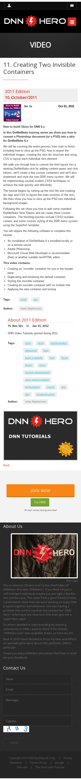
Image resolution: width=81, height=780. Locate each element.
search (51, 387)
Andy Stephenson (31, 308)
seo (63, 387)
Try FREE (40, 502)
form (52, 357)
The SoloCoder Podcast (49, 767)
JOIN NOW (40, 490)
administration (59, 343)
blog (46, 350)
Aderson (22, 767)
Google (59, 763)
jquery (28, 365)
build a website (34, 357)
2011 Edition (17, 91)
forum (64, 357)
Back (6, 465)
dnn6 (24, 299)
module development (37, 372)
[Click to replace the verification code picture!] (16, 729)
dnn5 (28, 343)
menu (42, 365)
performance (32, 387)
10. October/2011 (21, 97)
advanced (31, 350)
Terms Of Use (38, 763)
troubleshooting (46, 394)
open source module (37, 379)
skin (35, 299)
